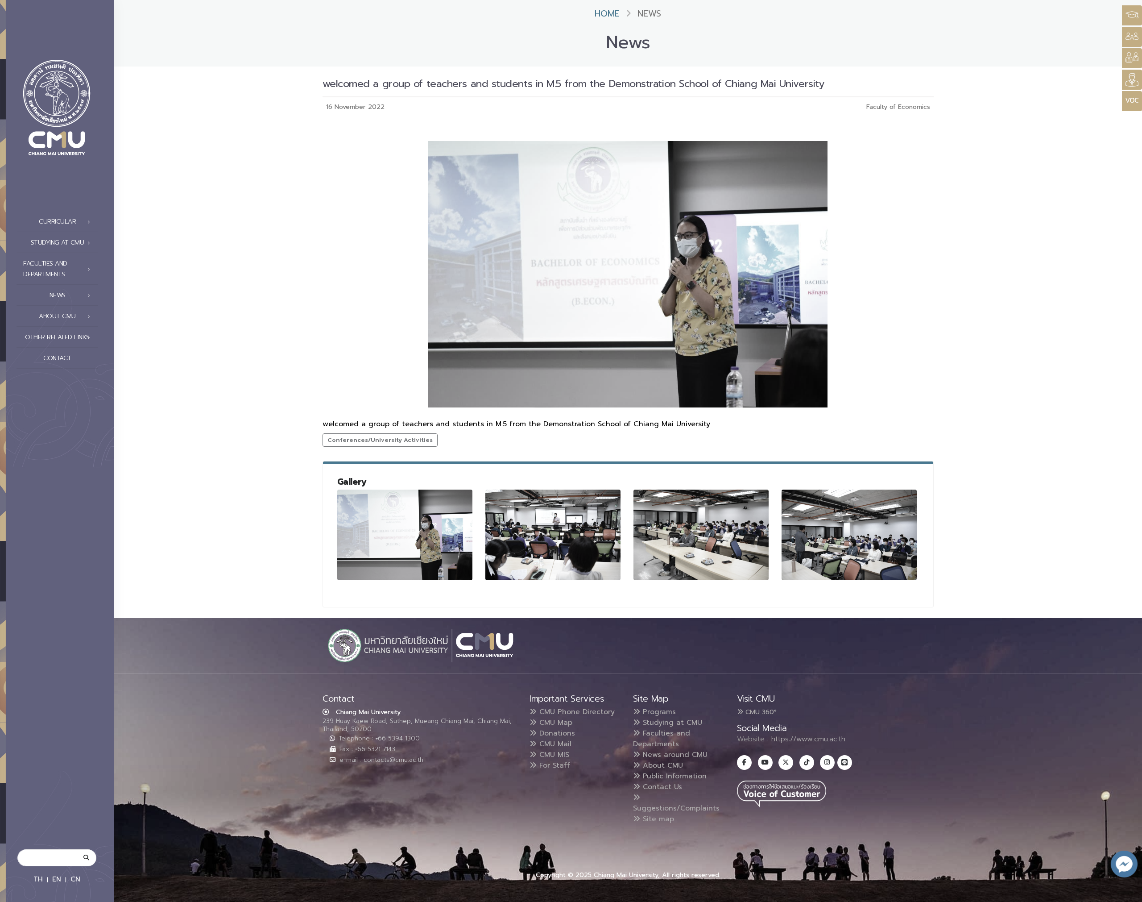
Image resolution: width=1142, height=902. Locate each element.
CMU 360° (760, 712)
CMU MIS (553, 754)
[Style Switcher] (1132, 37)
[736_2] (701, 535)
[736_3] (849, 535)
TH (38, 879)
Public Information (673, 776)
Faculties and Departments (661, 738)
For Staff (553, 765)
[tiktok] (806, 762)
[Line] (844, 762)
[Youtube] (765, 762)
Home (607, 13)
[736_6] (553, 535)
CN (75, 879)
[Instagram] (827, 762)
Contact (57, 358)
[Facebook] (744, 762)
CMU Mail (554, 744)
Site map (657, 819)
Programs (658, 712)
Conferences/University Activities (380, 440)
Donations (556, 733)
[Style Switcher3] (1132, 15)
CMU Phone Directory (576, 712)
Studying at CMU (671, 722)
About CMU (661, 765)
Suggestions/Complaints (676, 808)
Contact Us (661, 786)
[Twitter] (785, 762)
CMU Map (554, 722)
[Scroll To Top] (1126, 892)
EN (56, 879)
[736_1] (405, 535)
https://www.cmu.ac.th (808, 739)
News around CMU (674, 754)
